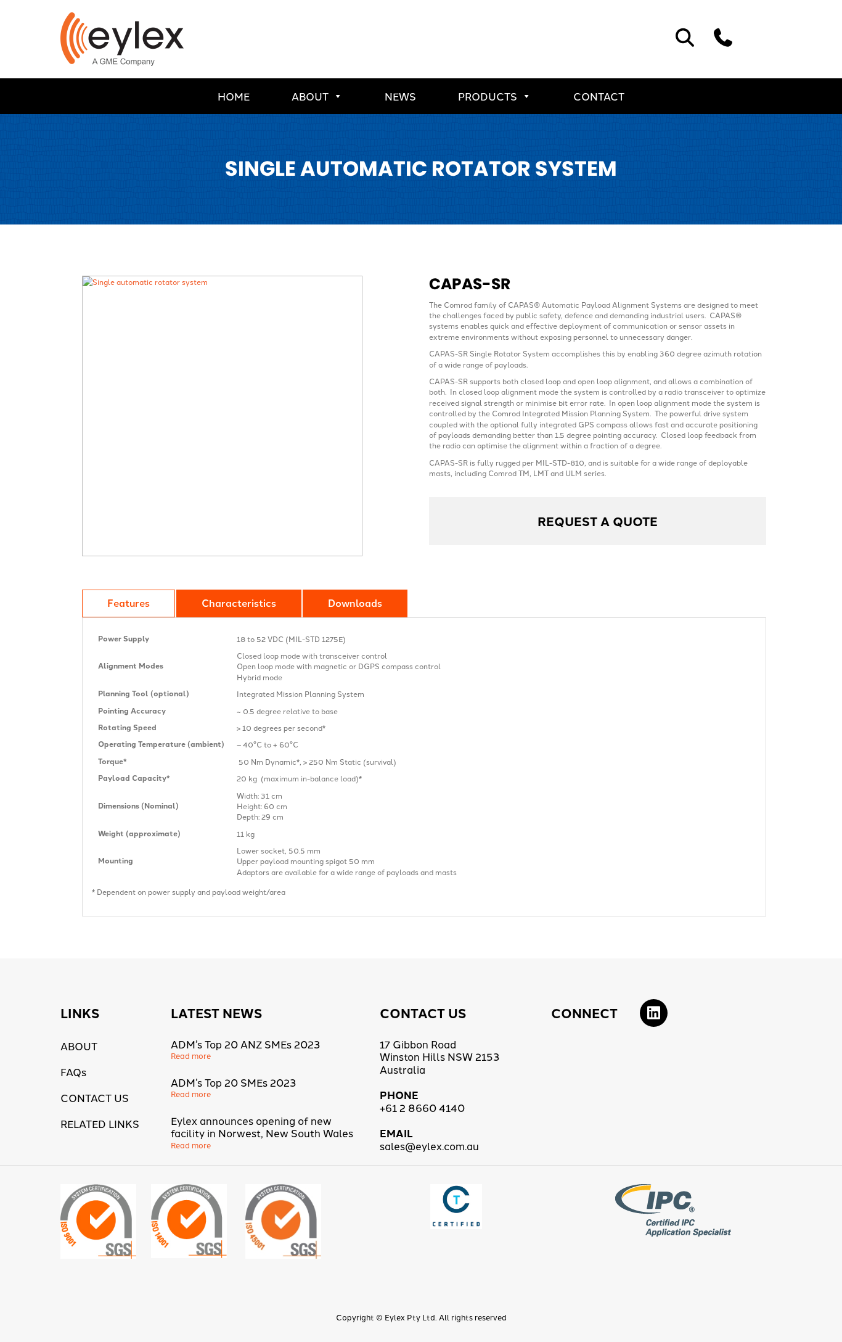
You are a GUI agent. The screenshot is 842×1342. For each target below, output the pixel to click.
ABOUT (310, 96)
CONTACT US (94, 1097)
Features (128, 603)
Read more (191, 1055)
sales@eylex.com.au (429, 1145)
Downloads (355, 603)
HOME (234, 96)
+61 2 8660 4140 (422, 1107)
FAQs (73, 1071)
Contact (598, 96)
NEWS (400, 96)
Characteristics (239, 603)
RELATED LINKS (99, 1123)
